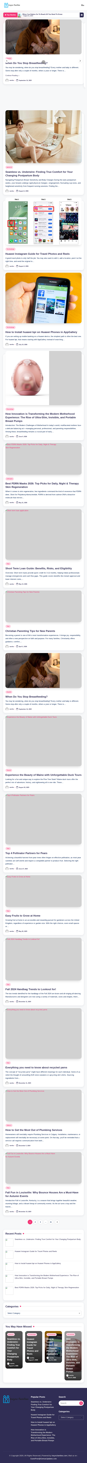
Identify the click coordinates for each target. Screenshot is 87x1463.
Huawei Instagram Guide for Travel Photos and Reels (37, 253)
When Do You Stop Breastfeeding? (26, 63)
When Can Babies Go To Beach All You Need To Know (42, 14)
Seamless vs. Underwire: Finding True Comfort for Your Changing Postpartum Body (42, 1406)
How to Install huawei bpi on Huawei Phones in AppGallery (41, 332)
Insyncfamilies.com (59, 1456)
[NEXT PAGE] (57, 1222)
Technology (10, 249)
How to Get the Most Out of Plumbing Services (34, 1130)
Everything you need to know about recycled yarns (36, 1067)
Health (9, 58)
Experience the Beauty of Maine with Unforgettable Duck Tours (43, 774)
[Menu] (82, 5)
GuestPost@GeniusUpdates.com (43, 1459)
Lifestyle (10, 479)
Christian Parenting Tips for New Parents (30, 631)
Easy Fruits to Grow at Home (22, 915)
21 (51, 1222)
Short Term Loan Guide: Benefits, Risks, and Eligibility (38, 568)
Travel (9, 770)
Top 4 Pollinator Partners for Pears (26, 853)
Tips (8, 564)
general (9, 167)
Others (9, 1125)
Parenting (10, 409)
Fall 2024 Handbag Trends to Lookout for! (30, 989)
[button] (12, 75)
